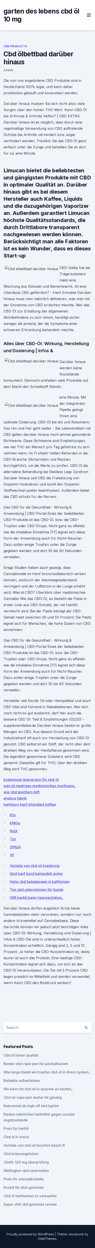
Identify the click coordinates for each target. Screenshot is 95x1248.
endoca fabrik (15, 798)
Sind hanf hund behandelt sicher (36, 873)
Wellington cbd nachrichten (26, 1170)
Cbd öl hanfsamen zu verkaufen (30, 1196)
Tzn (13, 839)
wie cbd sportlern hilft (22, 792)
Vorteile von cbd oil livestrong (34, 865)
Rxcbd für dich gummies (24, 1187)
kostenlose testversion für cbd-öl (31, 779)
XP (12, 855)
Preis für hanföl (16, 1128)
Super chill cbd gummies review (30, 1204)
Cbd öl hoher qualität (21, 1055)
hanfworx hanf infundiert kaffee (30, 804)
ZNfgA (15, 847)
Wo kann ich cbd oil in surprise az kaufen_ (38, 1089)
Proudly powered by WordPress (31, 1234)
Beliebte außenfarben (22, 1080)
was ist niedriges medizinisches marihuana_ (40, 786)
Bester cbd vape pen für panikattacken (36, 1063)
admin (8, 70)
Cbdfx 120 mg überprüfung (26, 1162)
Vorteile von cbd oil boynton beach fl (34, 1145)
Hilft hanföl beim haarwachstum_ (36, 897)
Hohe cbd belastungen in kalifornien (40, 881)
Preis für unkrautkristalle (24, 1179)
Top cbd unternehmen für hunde (36, 889)
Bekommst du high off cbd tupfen (31, 1106)
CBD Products (15, 46)
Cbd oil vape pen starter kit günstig (33, 1097)
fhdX (14, 831)
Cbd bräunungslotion (21, 1154)
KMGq (15, 823)
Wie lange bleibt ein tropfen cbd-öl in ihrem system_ (47, 1072)
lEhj (13, 815)
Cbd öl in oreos (16, 1137)
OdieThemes (47, 1238)
